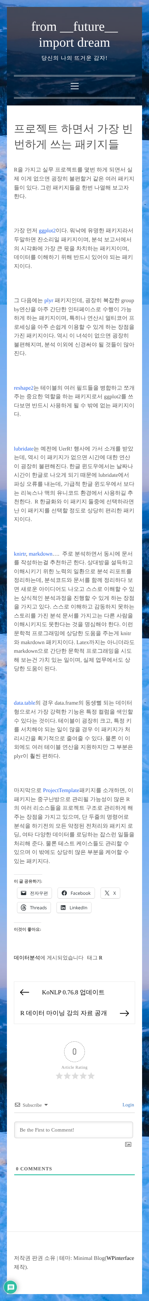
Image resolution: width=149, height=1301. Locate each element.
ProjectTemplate (61, 790)
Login (127, 1105)
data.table (24, 703)
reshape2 (24, 388)
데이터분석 (27, 958)
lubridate (24, 449)
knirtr (20, 554)
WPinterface (120, 1258)
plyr (48, 301)
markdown (40, 554)
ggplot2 (47, 231)
